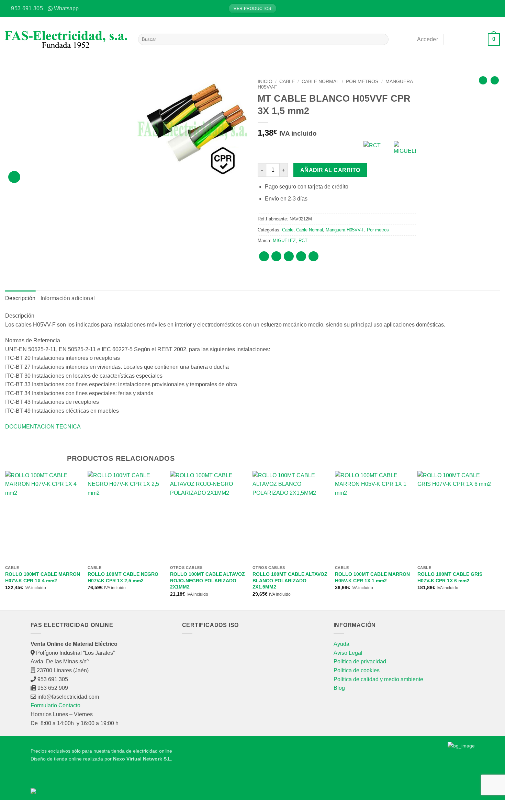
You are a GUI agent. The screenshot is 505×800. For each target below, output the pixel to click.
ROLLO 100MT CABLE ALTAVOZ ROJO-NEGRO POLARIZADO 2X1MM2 (207, 580)
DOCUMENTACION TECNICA (43, 427)
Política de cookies (357, 670)
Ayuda (341, 644)
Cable (287, 81)
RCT (303, 240)
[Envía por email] (288, 256)
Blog (339, 688)
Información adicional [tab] (68, 298)
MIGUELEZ (284, 240)
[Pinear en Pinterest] (301, 256)
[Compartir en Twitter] (276, 256)
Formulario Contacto (55, 705)
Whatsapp (66, 8)
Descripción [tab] (20, 298)
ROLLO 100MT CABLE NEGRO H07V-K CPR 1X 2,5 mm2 (123, 577)
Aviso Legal (348, 653)
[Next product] (483, 80)
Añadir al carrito (330, 170)
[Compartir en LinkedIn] (313, 256)
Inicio (265, 81)
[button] (495, 8)
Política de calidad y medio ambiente (378, 679)
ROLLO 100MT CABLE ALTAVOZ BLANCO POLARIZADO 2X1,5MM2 (289, 580)
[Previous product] (495, 80)
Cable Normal (320, 81)
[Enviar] (382, 39)
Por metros (362, 81)
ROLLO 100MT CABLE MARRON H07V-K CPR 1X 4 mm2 (42, 577)
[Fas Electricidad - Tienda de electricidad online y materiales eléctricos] (66, 39)
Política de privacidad (360, 661)
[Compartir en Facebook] (264, 256)
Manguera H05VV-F (345, 229)
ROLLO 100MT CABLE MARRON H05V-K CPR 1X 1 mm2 (372, 577)
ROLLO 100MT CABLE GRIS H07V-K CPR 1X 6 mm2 (449, 577)
